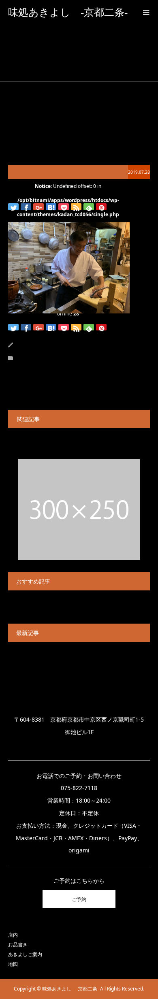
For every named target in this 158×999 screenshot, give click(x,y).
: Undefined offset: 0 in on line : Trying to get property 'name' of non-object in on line (68, 172)
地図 (13, 964)
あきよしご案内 (25, 954)
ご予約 (79, 899)
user (38, 344)
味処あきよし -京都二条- (68, 12)
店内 (13, 934)
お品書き (18, 944)
